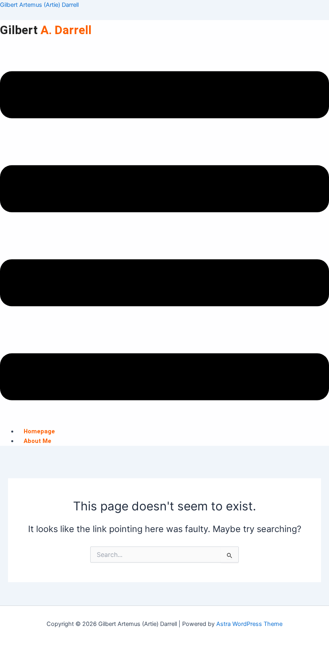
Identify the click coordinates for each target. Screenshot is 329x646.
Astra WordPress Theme (249, 624)
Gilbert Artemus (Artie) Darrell (39, 4)
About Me (37, 441)
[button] (164, 237)
